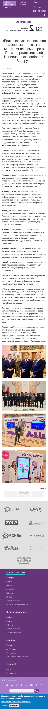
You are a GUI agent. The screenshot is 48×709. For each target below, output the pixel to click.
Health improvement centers (17, 605)
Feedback (37, 7)
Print (44, 488)
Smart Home (11, 589)
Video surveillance (13, 601)
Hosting (9, 597)
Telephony (10, 593)
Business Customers (23, 3)
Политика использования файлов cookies (16, 702)
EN (44, 11)
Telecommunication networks (17, 657)
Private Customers (9, 3)
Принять (5, 706)
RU (34, 11)
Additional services (13, 633)
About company (12, 649)
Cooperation (11, 653)
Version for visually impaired (43, 14)
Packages (10, 578)
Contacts (9, 669)
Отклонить (14, 706)
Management (11, 645)
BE (39, 11)
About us (8, 7)
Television (10, 585)
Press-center (11, 673)
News (36, 2)
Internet (9, 581)
